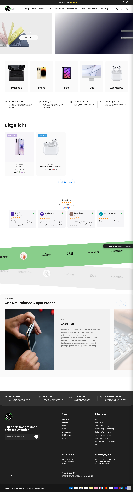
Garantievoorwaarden (103, 435)
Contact (98, 419)
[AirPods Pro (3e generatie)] (51, 147)
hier (57, 105)
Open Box (50, 164)
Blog (97, 444)
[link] (68, 473)
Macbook (66, 419)
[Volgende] (125, 303)
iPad (64, 426)
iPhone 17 (19, 167)
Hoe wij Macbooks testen (105, 441)
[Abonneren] (36, 437)
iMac (64, 429)
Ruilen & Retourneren (103, 432)
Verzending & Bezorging (104, 429)
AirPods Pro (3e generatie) (51, 167)
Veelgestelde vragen (103, 426)
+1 (24, 172)
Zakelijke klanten (101, 438)
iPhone (65, 422)
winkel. (77, 105)
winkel (107, 105)
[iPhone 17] (19, 147)
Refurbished (19, 164)
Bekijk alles (66, 435)
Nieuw (64, 438)
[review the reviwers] (33, 213)
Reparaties (99, 422)
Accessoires (66, 432)
